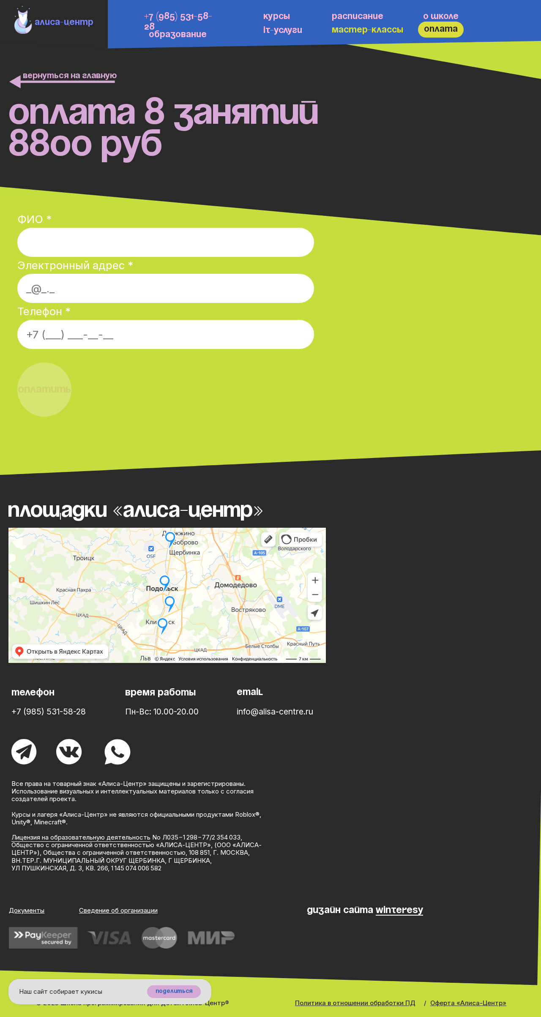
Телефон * (44, 311)
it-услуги (282, 31)
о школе (441, 17)
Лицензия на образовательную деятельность (80, 837)
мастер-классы (367, 30)
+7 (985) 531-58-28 (48, 711)
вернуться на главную (70, 76)
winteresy (399, 910)
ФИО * (34, 219)
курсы (276, 17)
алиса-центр (64, 23)
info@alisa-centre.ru (275, 711)
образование (178, 35)
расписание (357, 17)
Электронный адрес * (75, 265)
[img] (23, 20)
